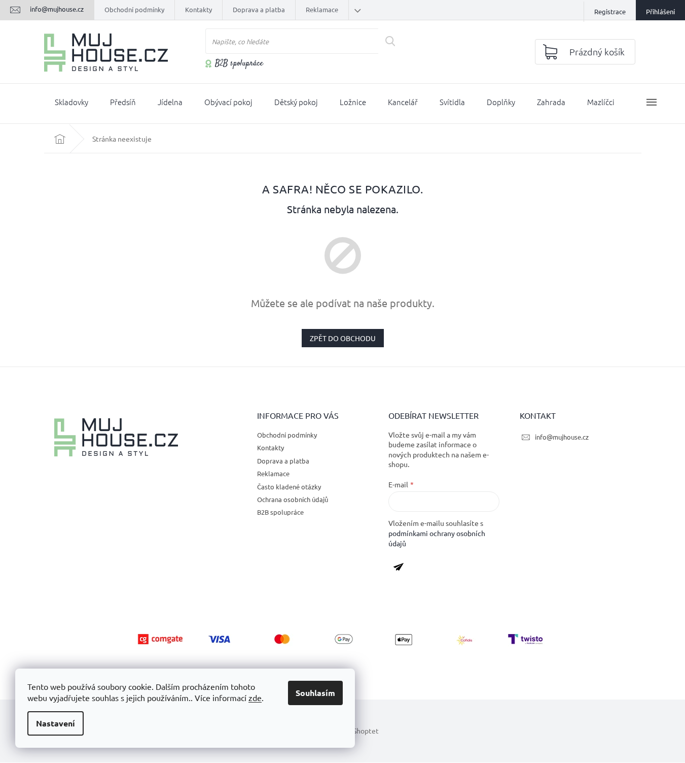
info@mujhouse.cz (562, 437)
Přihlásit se (402, 569)
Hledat (394, 41)
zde (255, 697)
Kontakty (198, 9)
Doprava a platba (259, 9)
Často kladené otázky (289, 486)
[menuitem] (71, 104)
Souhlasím (315, 692)
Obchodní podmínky (134, 9)
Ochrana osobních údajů (292, 499)
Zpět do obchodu (343, 338)
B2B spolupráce (239, 64)
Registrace (610, 11)
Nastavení (55, 723)
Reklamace (322, 9)
